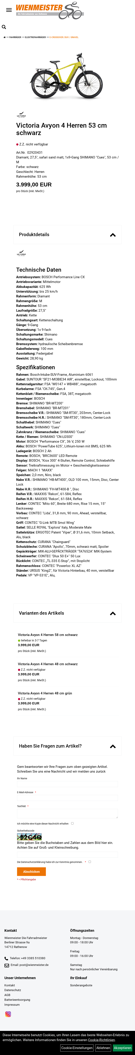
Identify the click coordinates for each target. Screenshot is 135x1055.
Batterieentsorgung (17, 999)
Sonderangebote (81, 985)
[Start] (4, 37)
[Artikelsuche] (4, 27)
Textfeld (21, 806)
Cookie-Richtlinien (101, 1040)
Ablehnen (103, 1048)
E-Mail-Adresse (25, 792)
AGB (7, 995)
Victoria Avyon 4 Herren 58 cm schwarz (48, 635)
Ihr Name (22, 778)
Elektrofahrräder (35, 37)
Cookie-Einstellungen (76, 1048)
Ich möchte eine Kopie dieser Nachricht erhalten (43, 823)
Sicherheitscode (25, 830)
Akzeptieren (122, 1048)
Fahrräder (15, 37)
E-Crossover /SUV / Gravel (64, 37)
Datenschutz (12, 990)
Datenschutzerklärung (33, 862)
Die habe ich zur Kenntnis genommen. (50, 862)
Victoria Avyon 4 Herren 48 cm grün (45, 693)
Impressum (12, 1004)
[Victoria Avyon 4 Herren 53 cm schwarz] (66, 74)
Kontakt (9, 985)
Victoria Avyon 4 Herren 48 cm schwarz (48, 664)
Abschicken (31, 871)
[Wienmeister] (50, 10)
